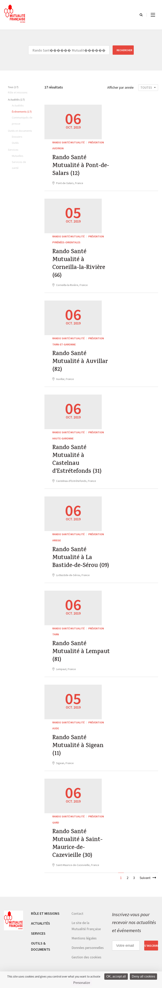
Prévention (96, 142)
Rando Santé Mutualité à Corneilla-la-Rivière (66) (78, 264)
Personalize (81, 982)
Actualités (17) (16, 99)
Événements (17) (22, 111)
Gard (55, 822)
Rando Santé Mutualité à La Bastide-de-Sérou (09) (80, 558)
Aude (55, 728)
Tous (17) (13, 87)
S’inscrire (151, 946)
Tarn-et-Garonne (64, 344)
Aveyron (58, 148)
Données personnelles (88, 947)
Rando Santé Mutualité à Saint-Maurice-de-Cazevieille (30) (77, 844)
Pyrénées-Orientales (66, 242)
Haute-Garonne (62, 438)
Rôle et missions (45, 913)
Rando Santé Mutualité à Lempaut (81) (81, 652)
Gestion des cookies (86, 957)
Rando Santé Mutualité (68, 142)
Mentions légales (84, 938)
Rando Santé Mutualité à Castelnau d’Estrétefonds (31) (77, 460)
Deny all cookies (143, 976)
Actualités (40, 923)
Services (38, 933)
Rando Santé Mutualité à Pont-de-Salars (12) (80, 166)
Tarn (55, 634)
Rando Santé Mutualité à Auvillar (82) (80, 362)
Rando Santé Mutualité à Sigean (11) (78, 746)
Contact (77, 913)
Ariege (56, 540)
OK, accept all (116, 976)
